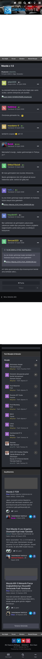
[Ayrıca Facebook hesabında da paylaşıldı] (34, 516)
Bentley (12, 435)
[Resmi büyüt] (22, 115)
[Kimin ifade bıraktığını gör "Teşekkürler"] (9, 551)
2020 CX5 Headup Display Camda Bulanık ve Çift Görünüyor (19, 454)
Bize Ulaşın (33, 645)
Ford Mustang (15, 405)
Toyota (12, 416)
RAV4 (12, 414)
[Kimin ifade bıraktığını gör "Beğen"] (7, 511)
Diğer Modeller (18, 74)
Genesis (13, 442)
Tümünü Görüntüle (21, 626)
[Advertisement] (21, 36)
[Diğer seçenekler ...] (38, 84)
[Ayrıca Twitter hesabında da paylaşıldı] (30, 516)
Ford (11, 388)
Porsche (12, 397)
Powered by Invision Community (21, 649)
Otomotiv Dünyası (15, 378)
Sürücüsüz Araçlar (16, 364)
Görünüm (25, 645)
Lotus (12, 424)
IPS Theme (8, 645)
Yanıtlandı (16, 109)
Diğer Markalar (14, 445)
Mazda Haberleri (16, 494)
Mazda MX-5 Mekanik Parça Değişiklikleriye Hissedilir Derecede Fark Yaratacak (19, 586)
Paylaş (21, 283)
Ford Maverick (15, 386)
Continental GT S (16, 433)
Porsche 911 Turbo (16, 395)
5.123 (17, 144)
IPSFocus (17, 645)
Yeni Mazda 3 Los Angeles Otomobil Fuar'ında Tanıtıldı (19, 530)
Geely (12, 426)
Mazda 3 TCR (12, 492)
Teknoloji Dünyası (15, 367)
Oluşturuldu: (17, 84)
